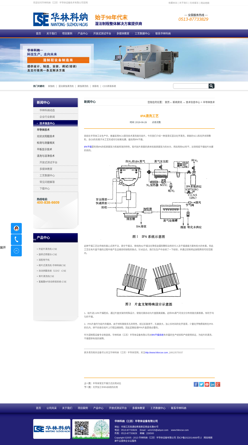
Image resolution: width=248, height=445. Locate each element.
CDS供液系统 (109, 86)
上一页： (102, 383)
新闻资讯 (177, 102)
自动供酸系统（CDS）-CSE (52, 271)
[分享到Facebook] (196, 384)
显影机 (95, 86)
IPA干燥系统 (158, 335)
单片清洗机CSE (46, 276)
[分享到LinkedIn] (212, 384)
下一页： (101, 387)
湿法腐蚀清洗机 (66, 86)
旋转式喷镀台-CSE (48, 254)
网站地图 (207, 437)
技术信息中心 (193, 102)
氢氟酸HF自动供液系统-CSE (52, 282)
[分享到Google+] (218, 384)
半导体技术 (209, 102)
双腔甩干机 (44, 260)
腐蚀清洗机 (83, 86)
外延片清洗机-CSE (48, 249)
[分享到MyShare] (207, 384)
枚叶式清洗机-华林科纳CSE (52, 265)
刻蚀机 (51, 86)
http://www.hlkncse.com (156, 352)
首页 (38, 33)
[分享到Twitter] (201, 384)
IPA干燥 (88, 147)
